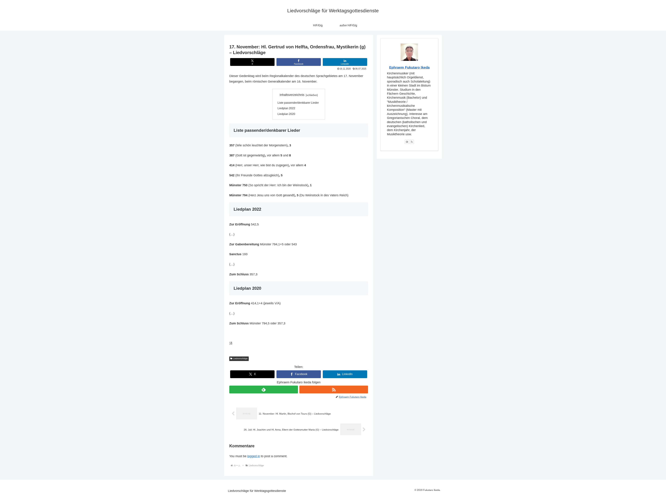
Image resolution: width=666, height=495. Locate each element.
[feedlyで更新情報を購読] (263, 389)
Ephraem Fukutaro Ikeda (409, 67)
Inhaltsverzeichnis (292, 95)
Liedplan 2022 (286, 108)
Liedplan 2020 (286, 113)
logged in (253, 456)
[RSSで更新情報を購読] (333, 389)
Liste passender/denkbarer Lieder (298, 102)
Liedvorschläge (240, 358)
